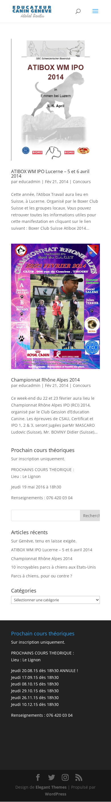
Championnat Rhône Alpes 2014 (45, 380)
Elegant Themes (51, 787)
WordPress (55, 794)
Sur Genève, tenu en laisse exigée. (44, 541)
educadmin (29, 181)
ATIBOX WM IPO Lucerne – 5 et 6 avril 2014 (50, 173)
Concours (82, 181)
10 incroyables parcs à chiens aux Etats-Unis (53, 567)
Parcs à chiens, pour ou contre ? (41, 576)
